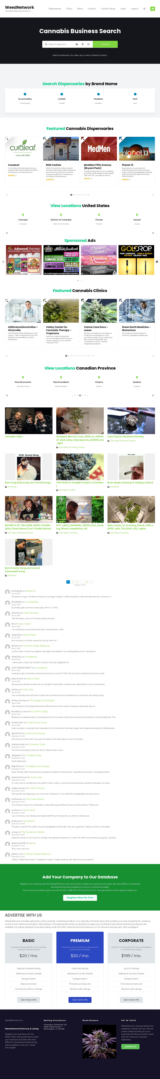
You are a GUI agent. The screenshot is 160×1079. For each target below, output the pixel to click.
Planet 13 (30, 591)
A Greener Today (39, 711)
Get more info (28, 999)
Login (123, 9)
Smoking (12, 486)
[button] (7, 195)
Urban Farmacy (30, 613)
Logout (134, 9)
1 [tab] (78, 280)
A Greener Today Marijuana (36, 646)
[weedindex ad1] (99, 274)
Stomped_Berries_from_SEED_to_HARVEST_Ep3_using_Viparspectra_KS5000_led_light (80, 439)
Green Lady (27, 689)
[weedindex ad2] (61, 274)
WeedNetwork (19, 7)
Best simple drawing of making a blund (130, 482)
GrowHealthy (31, 602)
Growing (73, 447)
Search (105, 44)
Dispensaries (55, 9)
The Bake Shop (33, 755)
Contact (92, 9)
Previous (3, 262)
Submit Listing (108, 9)
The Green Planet (35, 799)
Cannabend (31, 657)
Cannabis (63, 447)
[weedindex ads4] (24, 274)
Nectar (32, 843)
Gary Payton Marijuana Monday (126, 436)
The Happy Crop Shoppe (42, 700)
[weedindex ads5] (136, 274)
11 (87, 582)
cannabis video (14, 436)
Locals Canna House (37, 722)
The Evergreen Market (32, 832)
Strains (81, 447)
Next (157, 262)
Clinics (69, 9)
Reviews (124, 440)
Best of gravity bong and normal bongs (28, 482)
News (80, 9)
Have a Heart (24, 624)
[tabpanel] (23, 260)
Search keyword (46, 44)
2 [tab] (82, 280)
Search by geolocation (88, 44)
